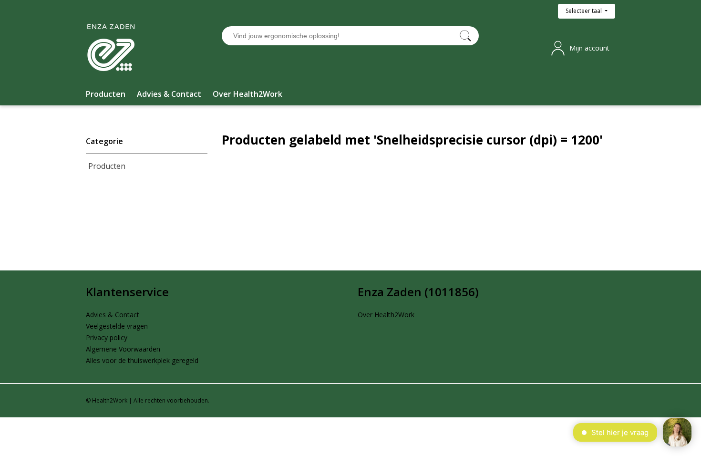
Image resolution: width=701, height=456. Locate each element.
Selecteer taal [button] (584, 11)
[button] (105, 94)
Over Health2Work (386, 314)
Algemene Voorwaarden (123, 348)
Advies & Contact (112, 314)
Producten (106, 166)
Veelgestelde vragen (117, 326)
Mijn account (589, 47)
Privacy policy (106, 337)
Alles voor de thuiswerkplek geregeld (142, 360)
